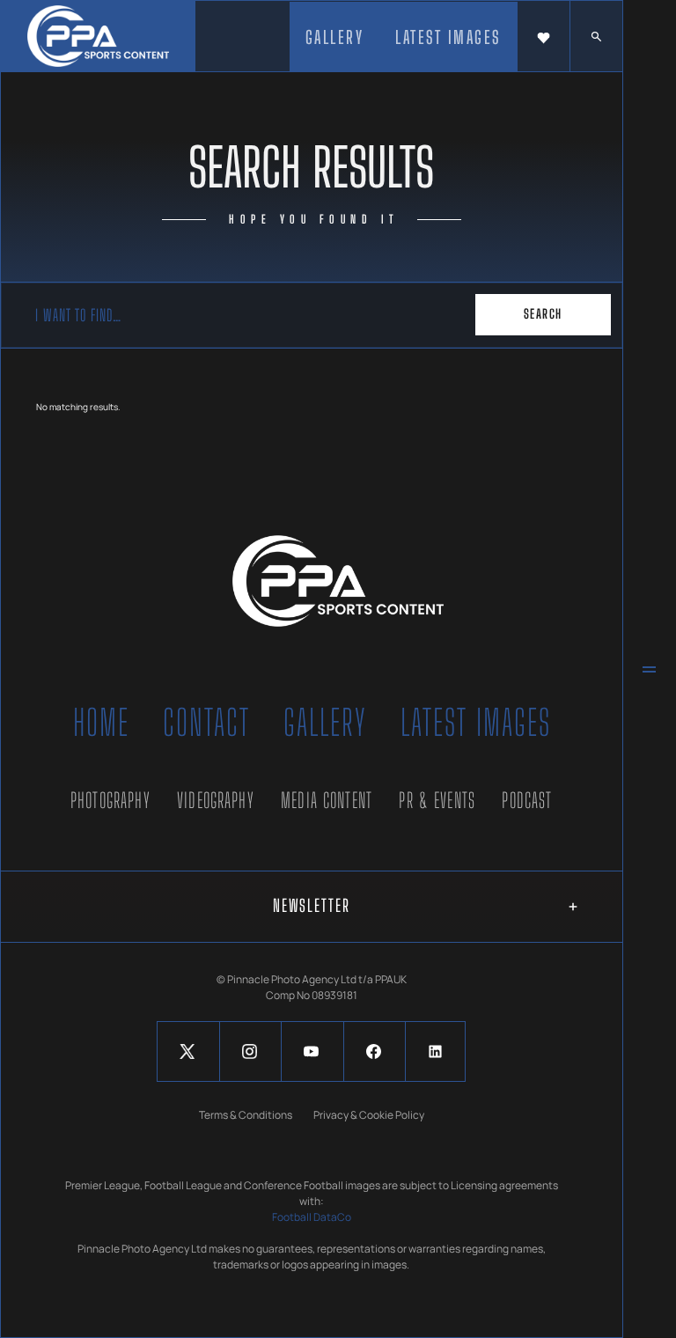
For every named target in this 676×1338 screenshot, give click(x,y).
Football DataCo (311, 1216)
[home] (97, 36)
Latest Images (475, 723)
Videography (215, 800)
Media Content (326, 800)
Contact (206, 723)
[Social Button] (187, 1051)
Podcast (527, 800)
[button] (543, 37)
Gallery (325, 723)
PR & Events (437, 800)
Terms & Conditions (245, 1114)
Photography (110, 800)
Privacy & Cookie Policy (368, 1114)
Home (101, 723)
